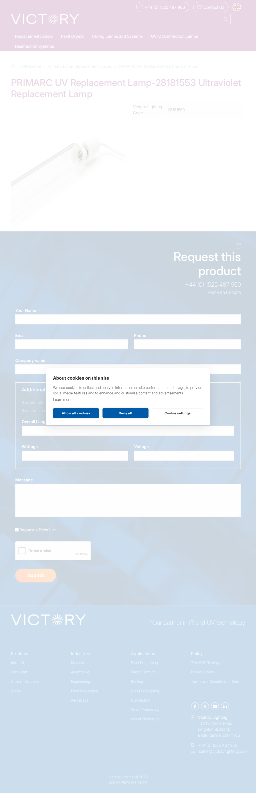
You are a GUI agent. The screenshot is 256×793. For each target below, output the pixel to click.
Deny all (125, 413)
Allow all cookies (76, 413)
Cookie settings (177, 413)
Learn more (62, 399)
